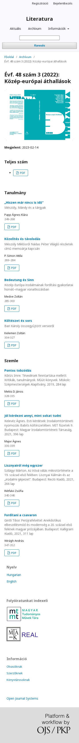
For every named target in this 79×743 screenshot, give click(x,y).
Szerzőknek (15, 673)
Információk (57, 28)
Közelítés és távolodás (38, 244)
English (11, 581)
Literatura (39, 18)
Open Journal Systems (22, 698)
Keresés (39, 45)
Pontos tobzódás (37, 377)
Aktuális (15, 28)
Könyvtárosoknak (18, 680)
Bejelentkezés (62, 3)
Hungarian (14, 575)
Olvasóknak (14, 667)
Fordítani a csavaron (38, 524)
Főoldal (9, 57)
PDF (22, 173)
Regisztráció (40, 3)
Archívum (34, 28)
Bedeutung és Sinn (38, 285)
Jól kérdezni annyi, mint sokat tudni (38, 424)
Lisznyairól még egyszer (39, 474)
